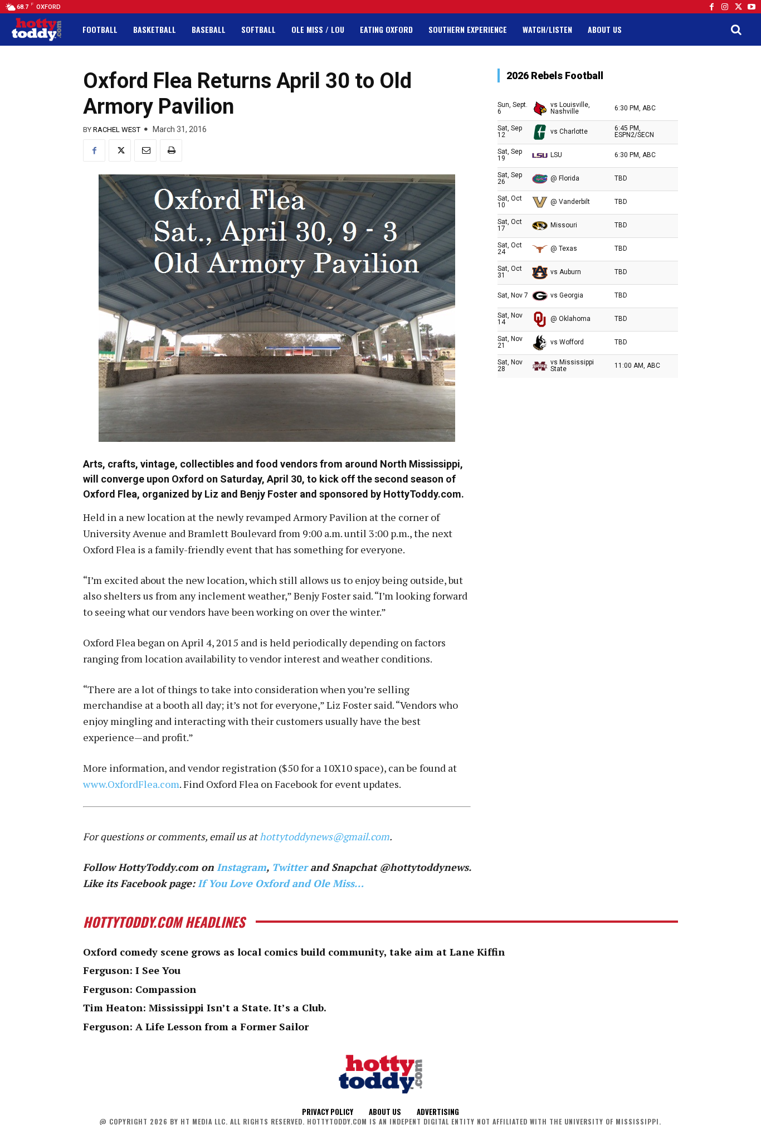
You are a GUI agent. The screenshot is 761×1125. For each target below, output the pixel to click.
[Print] (171, 150)
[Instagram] (725, 7)
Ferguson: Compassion (139, 989)
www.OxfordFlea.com (131, 784)
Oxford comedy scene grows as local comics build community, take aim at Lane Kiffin (294, 951)
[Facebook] (711, 7)
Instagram (241, 867)
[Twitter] (738, 7)
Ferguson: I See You (132, 970)
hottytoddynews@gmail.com (324, 836)
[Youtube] (751, 7)
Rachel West (116, 129)
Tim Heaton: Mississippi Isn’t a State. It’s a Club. (204, 1007)
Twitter (290, 867)
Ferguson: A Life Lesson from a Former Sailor (196, 1026)
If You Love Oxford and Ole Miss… (281, 883)
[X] (120, 150)
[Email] (145, 150)
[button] (736, 29)
